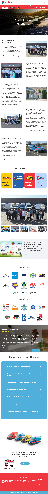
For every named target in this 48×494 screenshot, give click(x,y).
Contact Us (25, 463)
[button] (45, 2)
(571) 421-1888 (23, 477)
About (21, 485)
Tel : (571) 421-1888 (41, 484)
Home (17, 485)
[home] (6, 2)
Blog (34, 485)
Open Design (35, 492)
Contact (25, 485)
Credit (30, 485)
